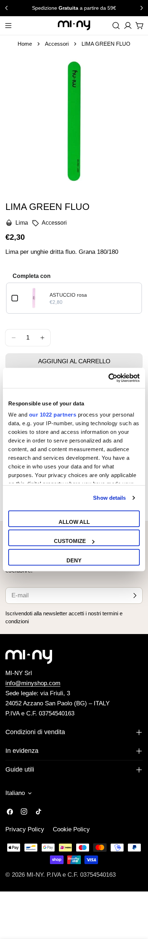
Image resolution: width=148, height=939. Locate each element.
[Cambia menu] (8, 25)
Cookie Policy (71, 829)
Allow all (74, 521)
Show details (109, 498)
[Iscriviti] (135, 595)
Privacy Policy (24, 829)
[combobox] (116, 25)
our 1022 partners (53, 415)
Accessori (57, 44)
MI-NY (35, 874)
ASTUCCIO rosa (68, 295)
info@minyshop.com (32, 683)
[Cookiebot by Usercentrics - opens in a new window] (108, 378)
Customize (70, 541)
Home (25, 44)
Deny (74, 560)
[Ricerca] (116, 25)
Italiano (15, 793)
